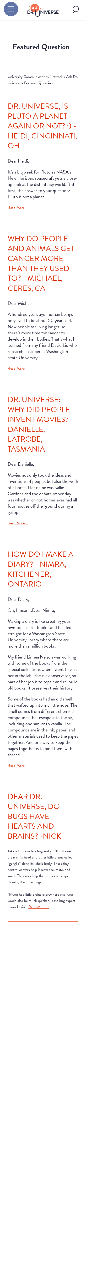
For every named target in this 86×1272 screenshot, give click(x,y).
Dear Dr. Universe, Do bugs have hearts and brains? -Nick (34, 816)
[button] (11, 9)
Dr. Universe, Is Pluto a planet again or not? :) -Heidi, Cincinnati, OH (42, 126)
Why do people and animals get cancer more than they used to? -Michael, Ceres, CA (41, 263)
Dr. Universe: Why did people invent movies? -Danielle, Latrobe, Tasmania (41, 424)
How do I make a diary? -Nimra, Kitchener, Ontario (40, 569)
